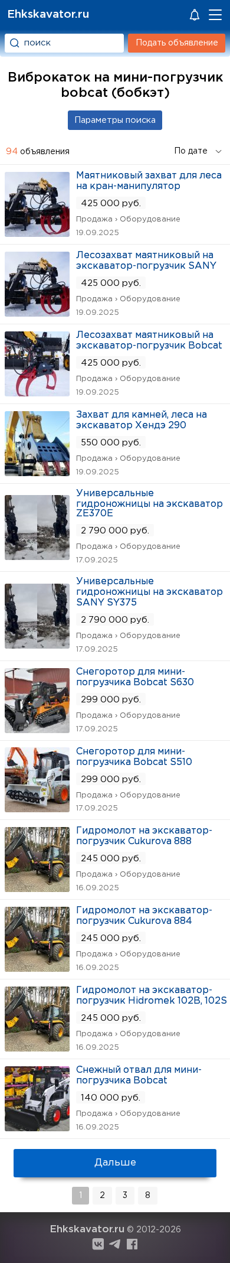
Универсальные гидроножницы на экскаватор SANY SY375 (149, 592)
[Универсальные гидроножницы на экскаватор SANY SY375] (37, 645)
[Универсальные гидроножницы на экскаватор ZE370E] (37, 556)
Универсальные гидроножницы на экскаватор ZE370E (149, 503)
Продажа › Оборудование (128, 219)
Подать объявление (177, 43)
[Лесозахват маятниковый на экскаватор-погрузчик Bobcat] (37, 392)
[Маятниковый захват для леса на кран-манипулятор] (37, 233)
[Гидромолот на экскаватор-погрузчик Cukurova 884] (37, 968)
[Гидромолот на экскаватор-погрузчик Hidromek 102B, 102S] (37, 1047)
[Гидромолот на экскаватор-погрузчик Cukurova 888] (37, 888)
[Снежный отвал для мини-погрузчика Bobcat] (37, 1127)
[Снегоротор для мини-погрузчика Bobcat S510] (37, 808)
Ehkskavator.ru (48, 14)
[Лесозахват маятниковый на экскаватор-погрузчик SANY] (37, 313)
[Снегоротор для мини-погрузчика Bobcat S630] (37, 729)
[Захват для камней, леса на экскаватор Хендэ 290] (37, 472)
